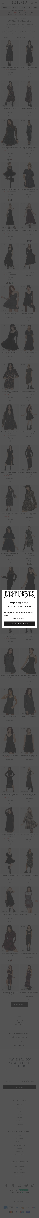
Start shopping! (19, 624)
